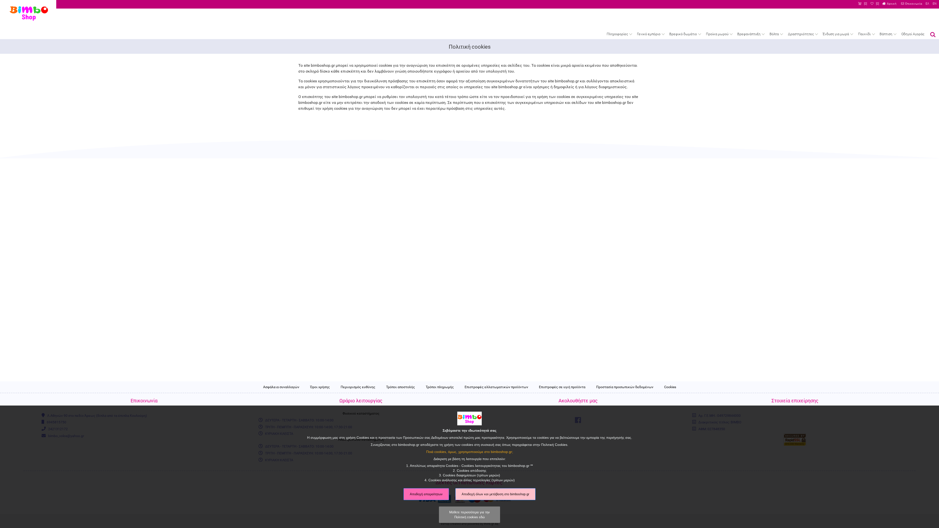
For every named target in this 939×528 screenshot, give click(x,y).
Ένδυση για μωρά (836, 34)
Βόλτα (774, 34)
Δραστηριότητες (801, 34)
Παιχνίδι (864, 34)
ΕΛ (927, 3)
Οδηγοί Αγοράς (912, 34)
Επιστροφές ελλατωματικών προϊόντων (496, 387)
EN (935, 3)
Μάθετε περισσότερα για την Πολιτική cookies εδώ (469, 514)
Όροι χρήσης (320, 387)
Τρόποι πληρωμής (440, 387)
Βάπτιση (886, 34)
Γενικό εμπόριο (648, 34)
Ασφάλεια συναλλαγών (281, 387)
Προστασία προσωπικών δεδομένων (624, 387)
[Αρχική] (889, 3)
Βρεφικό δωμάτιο (683, 34)
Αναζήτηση (933, 31)
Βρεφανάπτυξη (748, 34)
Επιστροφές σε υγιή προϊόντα (562, 387)
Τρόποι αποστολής (400, 387)
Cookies (670, 387)
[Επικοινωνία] (911, 3)
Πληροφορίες (617, 34)
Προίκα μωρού (717, 34)
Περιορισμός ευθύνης (358, 387)
